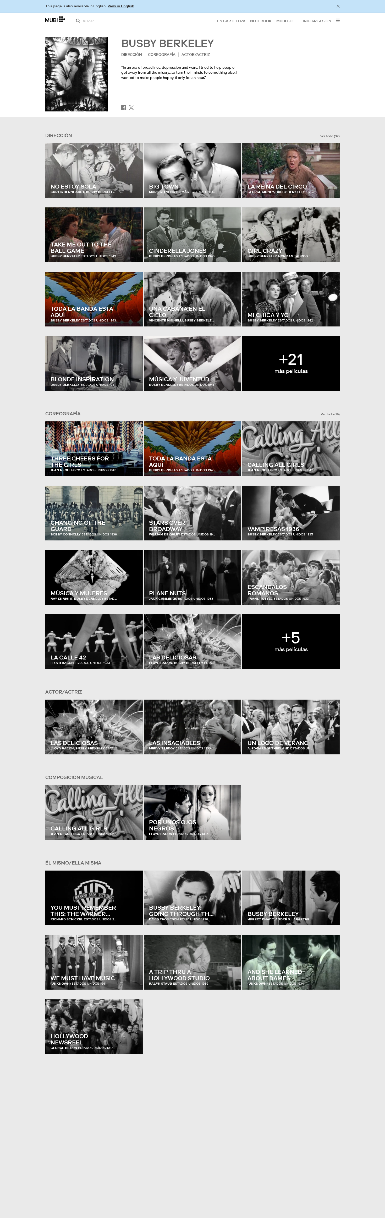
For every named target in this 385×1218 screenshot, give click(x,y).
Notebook (261, 21)
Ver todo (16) (330, 414)
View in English (121, 6)
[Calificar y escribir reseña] (134, 188)
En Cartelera (231, 21)
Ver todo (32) (330, 136)
